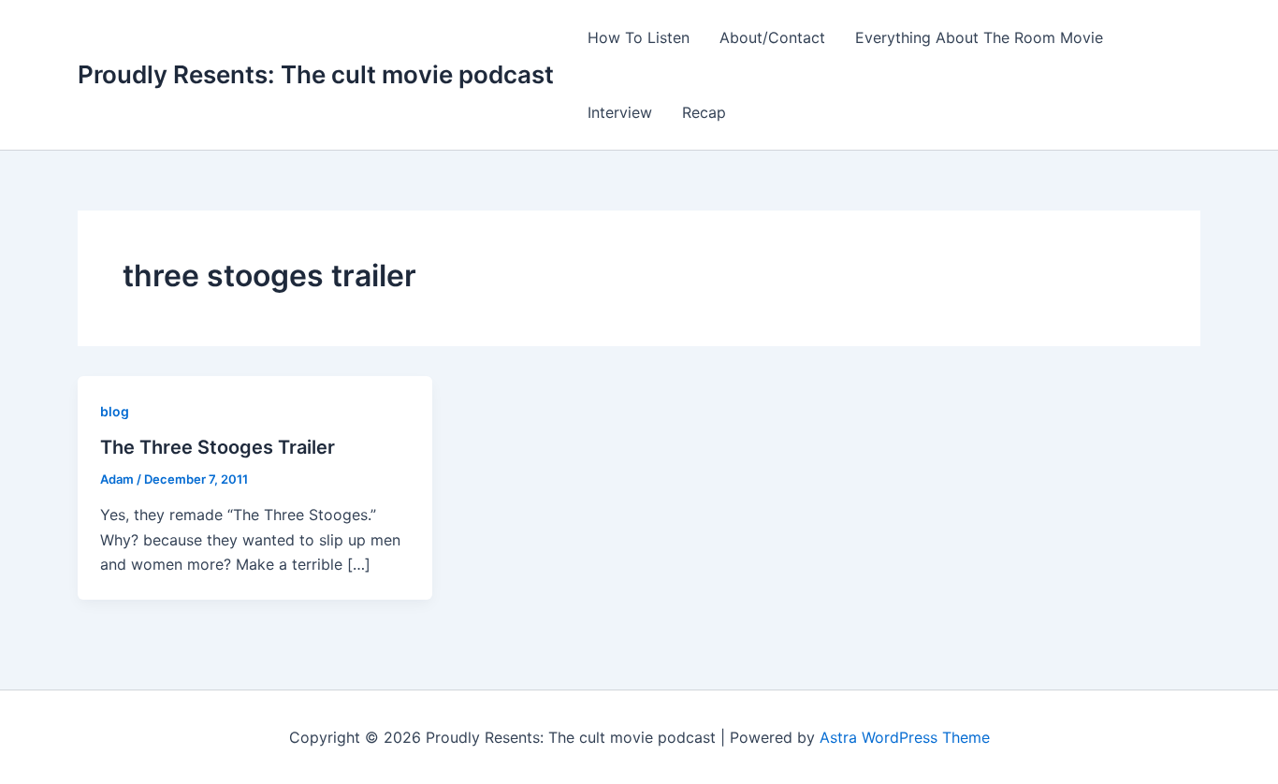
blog (114, 411)
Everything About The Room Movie (979, 37)
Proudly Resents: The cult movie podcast (316, 74)
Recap (704, 112)
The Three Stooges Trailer (217, 447)
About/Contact (772, 37)
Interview (620, 112)
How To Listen (639, 37)
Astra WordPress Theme (905, 737)
